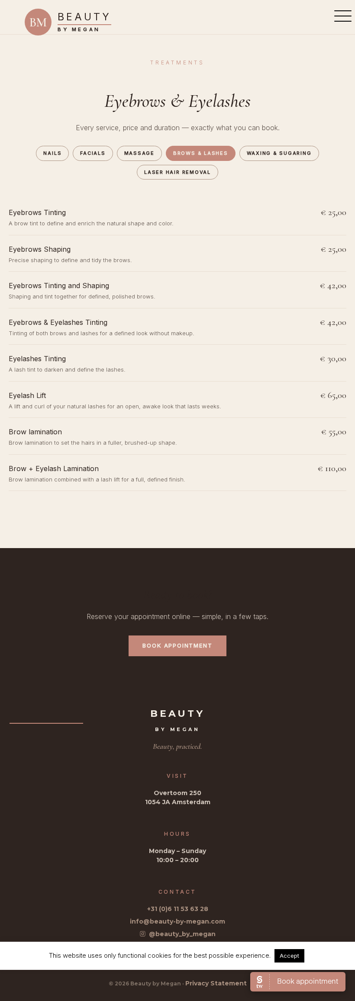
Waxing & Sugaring (279, 153)
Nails (52, 153)
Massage (139, 153)
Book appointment (177, 645)
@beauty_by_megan (182, 934)
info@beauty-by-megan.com (177, 921)
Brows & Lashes (200, 153)
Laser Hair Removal (177, 172)
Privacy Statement (216, 983)
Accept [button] (289, 955)
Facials (92, 153)
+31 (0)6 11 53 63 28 (177, 909)
